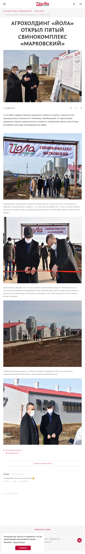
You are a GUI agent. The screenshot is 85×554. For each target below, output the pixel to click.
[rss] (76, 108)
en (81, 4)
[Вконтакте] (79, 540)
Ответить (6, 481)
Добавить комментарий (42, 463)
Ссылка (14, 481)
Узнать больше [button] (19, 542)
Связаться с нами (42, 530)
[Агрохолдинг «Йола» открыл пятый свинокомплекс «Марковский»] (42, 51)
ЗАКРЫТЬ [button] (23, 548)
